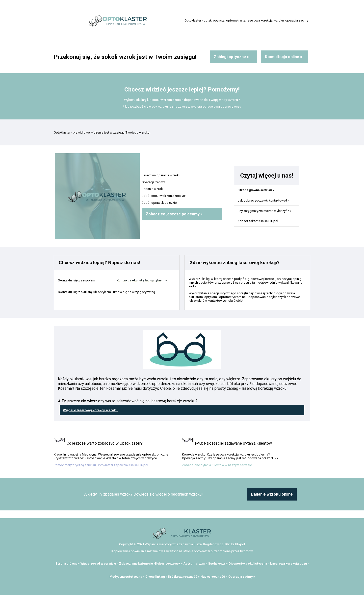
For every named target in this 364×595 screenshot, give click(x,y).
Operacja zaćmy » (241, 576)
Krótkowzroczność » (184, 576)
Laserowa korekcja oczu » (289, 563)
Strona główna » (67, 563)
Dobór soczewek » (168, 563)
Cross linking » (156, 576)
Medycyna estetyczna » (126, 576)
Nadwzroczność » (214, 576)
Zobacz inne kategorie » (137, 563)
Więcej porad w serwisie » (99, 563)
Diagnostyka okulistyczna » (249, 563)
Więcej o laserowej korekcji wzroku (90, 410)
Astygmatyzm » (195, 563)
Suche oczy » (218, 563)
